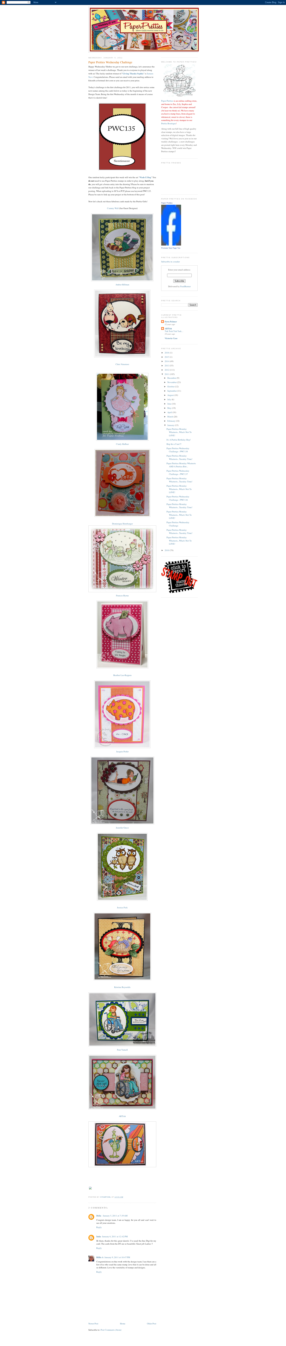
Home (122, 1323)
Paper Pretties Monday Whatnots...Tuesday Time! (179, 457)
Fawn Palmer (171, 321)
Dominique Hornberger (122, 523)
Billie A (99, 1257)
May (169, 407)
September (172, 390)
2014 (167, 361)
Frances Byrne (122, 595)
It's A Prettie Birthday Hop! (179, 439)
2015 (167, 356)
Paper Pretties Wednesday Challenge (178, 524)
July (169, 399)
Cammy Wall (113, 208)
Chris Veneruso (122, 364)
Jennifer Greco (122, 827)
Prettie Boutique (168, 123)
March (170, 416)
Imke (98, 1236)
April (169, 412)
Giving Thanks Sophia (133, 73)
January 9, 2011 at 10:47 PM (117, 1257)
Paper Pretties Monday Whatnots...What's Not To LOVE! (179, 432)
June (169, 403)
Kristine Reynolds (122, 987)
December (172, 377)
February (171, 420)
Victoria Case (171, 338)
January (171, 425)
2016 (167, 352)
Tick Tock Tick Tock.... (174, 331)
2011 (167, 374)
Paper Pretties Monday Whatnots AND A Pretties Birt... (181, 465)
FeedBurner (185, 286)
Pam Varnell (122, 1049)
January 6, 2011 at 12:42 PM (115, 1236)
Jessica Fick (122, 907)
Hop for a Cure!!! (174, 443)
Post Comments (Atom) (111, 1329)
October (171, 386)
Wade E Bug (145, 177)
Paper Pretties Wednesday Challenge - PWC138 (178, 450)
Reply (99, 1227)
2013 (167, 365)
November (172, 382)
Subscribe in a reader (170, 261)
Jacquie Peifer (122, 751)
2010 (167, 550)
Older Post (151, 1323)
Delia (99, 1215)
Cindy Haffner (122, 443)
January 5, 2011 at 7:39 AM (115, 1215)
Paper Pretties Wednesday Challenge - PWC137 (178, 472)
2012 (167, 369)
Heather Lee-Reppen (122, 675)
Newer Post (93, 1323)
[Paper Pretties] (171, 244)
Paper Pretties (167, 100)
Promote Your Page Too (170, 248)
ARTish (122, 1116)
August (170, 395)
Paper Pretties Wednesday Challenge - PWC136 (178, 498)
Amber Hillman (122, 284)
